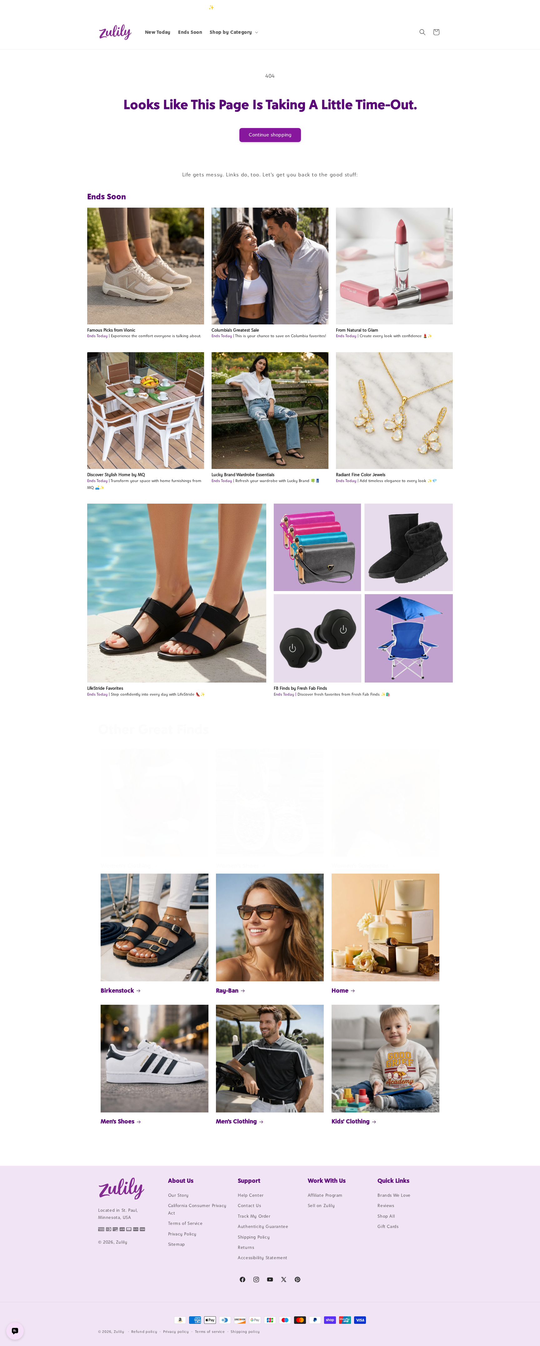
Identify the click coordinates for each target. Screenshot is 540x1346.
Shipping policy (245, 1331)
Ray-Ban (227, 990)
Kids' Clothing (351, 1121)
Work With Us (327, 1180)
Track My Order (254, 1216)
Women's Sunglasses (360, 865)
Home (340, 990)
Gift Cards (388, 1226)
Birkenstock (117, 990)
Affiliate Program (325, 1195)
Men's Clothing (236, 1121)
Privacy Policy (182, 1233)
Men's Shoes (117, 1121)
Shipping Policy (254, 1237)
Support (249, 1180)
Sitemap (176, 1244)
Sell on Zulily (321, 1205)
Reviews (386, 1205)
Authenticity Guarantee (263, 1226)
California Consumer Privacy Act (197, 1209)
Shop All (386, 1216)
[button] (233, 32)
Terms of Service (185, 1223)
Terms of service (210, 1331)
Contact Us (249, 1205)
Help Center (251, 1195)
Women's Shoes (237, 865)
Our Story (178, 1195)
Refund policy (144, 1331)
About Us (180, 1180)
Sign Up (432, 7)
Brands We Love (394, 1195)
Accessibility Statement (263, 1257)
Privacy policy (176, 1331)
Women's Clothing (126, 865)
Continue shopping (270, 135)
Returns (246, 1247)
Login (412, 7)
